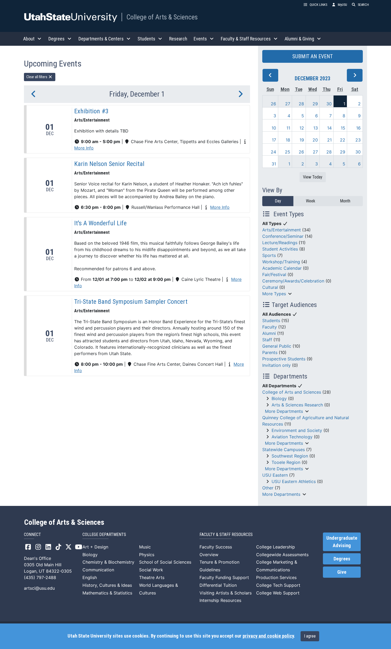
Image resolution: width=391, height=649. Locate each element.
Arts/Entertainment (281, 229)
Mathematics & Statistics (107, 593)
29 (315, 103)
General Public (276, 346)
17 (274, 140)
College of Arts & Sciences (162, 17)
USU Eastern (275, 475)
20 (315, 140)
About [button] (29, 38)
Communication (98, 569)
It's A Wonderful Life (100, 223)
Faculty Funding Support (224, 577)
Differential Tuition (218, 585)
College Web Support (278, 593)
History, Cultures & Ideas (107, 585)
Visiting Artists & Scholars (225, 593)
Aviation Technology (292, 436)
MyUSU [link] (342, 5)
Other (267, 487)
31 (274, 164)
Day (278, 200)
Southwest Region (290, 456)
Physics (146, 554)
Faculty (269, 327)
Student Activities (280, 249)
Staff (267, 339)
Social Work (151, 569)
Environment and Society (297, 430)
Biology (279, 398)
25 (287, 152)
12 (302, 128)
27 (287, 103)
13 (315, 128)
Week (310, 200)
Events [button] (200, 38)
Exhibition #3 (91, 111)
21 (329, 140)
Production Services (276, 577)
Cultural (270, 287)
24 (273, 152)
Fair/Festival (274, 274)
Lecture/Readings (279, 242)
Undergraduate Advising (341, 541)
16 (358, 128)
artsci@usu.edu (39, 588)
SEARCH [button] (363, 5)
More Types (274, 293)
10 (274, 128)
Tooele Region (286, 462)
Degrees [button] (56, 38)
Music (145, 547)
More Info (84, 148)
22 (342, 140)
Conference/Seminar (282, 236)
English (89, 577)
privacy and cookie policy (268, 636)
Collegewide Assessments (282, 554)
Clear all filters (37, 77)
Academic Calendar (282, 268)
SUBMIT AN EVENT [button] (312, 56)
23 (358, 140)
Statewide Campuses (283, 449)
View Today (312, 177)
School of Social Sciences (165, 562)
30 (329, 103)
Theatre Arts (151, 577)
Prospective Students (283, 358)
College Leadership (275, 547)
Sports (269, 255)
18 (288, 140)
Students (271, 320)
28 (301, 103)
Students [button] (146, 38)
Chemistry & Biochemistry (108, 562)
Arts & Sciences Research (297, 404)
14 (329, 128)
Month (345, 200)
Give (341, 572)
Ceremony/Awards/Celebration (293, 281)
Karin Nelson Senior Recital (109, 164)
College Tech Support (278, 585)
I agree (310, 636)
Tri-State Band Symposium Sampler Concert (131, 301)
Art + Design (95, 547)
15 (343, 128)
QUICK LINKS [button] (318, 5)
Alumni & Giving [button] (299, 38)
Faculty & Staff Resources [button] (246, 38)
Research (178, 38)
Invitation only (276, 365)
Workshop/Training (281, 261)
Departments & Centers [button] (101, 38)
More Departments (284, 411)
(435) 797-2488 (40, 577)
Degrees (342, 559)
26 (273, 103)
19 (302, 140)
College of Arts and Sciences (291, 392)
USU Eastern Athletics (294, 481)
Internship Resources (220, 600)
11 (288, 128)
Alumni (269, 333)
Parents (269, 352)
